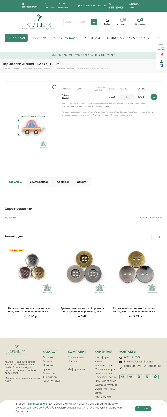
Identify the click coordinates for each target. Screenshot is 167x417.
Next (159, 237)
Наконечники (51, 381)
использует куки (38, 404)
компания (77, 351)
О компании (76, 357)
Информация (76, 369)
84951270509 (116, 8)
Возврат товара (105, 373)
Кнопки (47, 361)
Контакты (102, 6)
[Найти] (94, 22)
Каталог (49, 351)
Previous (154, 237)
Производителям (86, 6)
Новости (73, 361)
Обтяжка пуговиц (106, 385)
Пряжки (47, 369)
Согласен (143, 409)
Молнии (47, 365)
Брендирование (105, 381)
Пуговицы (48, 357)
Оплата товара (105, 369)
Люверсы (48, 373)
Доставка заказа (106, 365)
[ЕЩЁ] (158, 38)
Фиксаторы (49, 377)
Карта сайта (103, 396)
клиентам (103, 351)
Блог (70, 365)
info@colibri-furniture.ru (138, 361)
